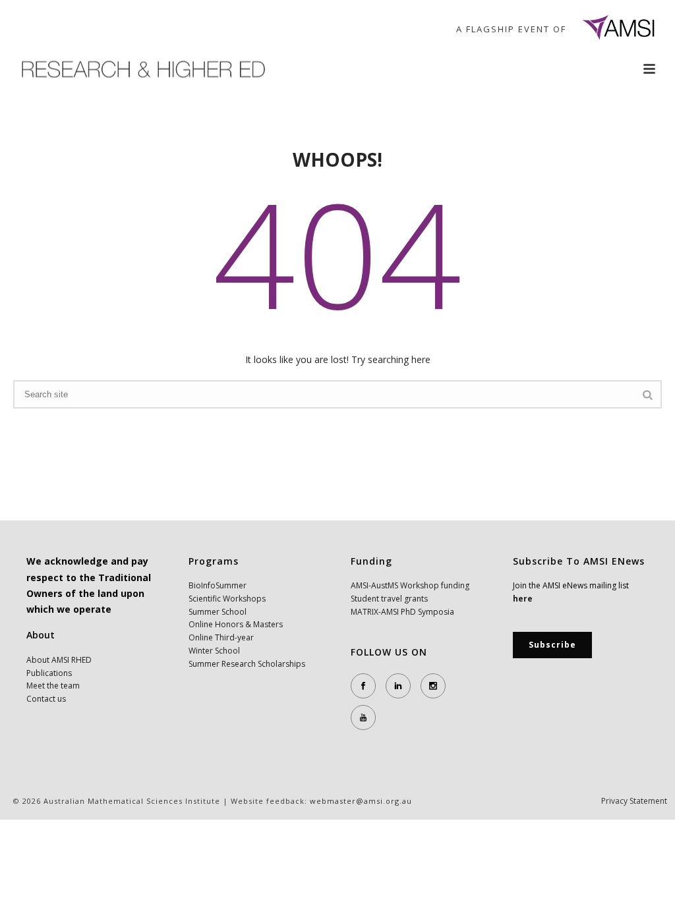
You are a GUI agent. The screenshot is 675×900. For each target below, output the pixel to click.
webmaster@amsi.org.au (361, 801)
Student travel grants (389, 598)
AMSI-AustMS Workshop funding (410, 585)
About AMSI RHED (59, 659)
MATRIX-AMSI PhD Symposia (402, 611)
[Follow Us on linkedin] (398, 685)
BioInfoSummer (218, 585)
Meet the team (53, 685)
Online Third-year (221, 637)
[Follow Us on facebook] (363, 685)
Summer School (218, 611)
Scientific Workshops (227, 598)
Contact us (46, 698)
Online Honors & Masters (236, 624)
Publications (49, 673)
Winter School (214, 650)
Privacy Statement (634, 801)
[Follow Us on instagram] (433, 685)
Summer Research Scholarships (247, 663)
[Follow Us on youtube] (363, 717)
